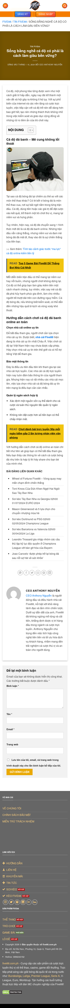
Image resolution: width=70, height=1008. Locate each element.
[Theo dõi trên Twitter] (11, 902)
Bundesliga (14, 976)
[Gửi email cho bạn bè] (38, 572)
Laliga (26, 976)
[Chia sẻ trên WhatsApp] (20, 572)
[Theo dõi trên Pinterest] (17, 902)
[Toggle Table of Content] (29, 130)
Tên (9, 714)
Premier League (40, 976)
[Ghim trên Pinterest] (44, 572)
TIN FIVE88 (20, 21)
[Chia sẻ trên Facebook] (26, 572)
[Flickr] (29, 902)
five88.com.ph (10, 963)
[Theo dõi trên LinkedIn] (23, 902)
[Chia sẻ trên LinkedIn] (49, 572)
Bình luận (13, 685)
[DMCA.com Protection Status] (12, 992)
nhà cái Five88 (44, 337)
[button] (5, 5)
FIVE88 (6, 21)
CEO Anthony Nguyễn (50, 64)
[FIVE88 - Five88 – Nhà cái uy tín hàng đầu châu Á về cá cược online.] (35, 5)
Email (10, 729)
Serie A (55, 976)
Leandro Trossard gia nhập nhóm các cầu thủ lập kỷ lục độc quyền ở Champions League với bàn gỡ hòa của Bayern (36, 543)
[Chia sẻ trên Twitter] (32, 572)
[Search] (64, 5)
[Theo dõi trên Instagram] (5, 902)
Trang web (12, 744)
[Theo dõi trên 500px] (34, 902)
